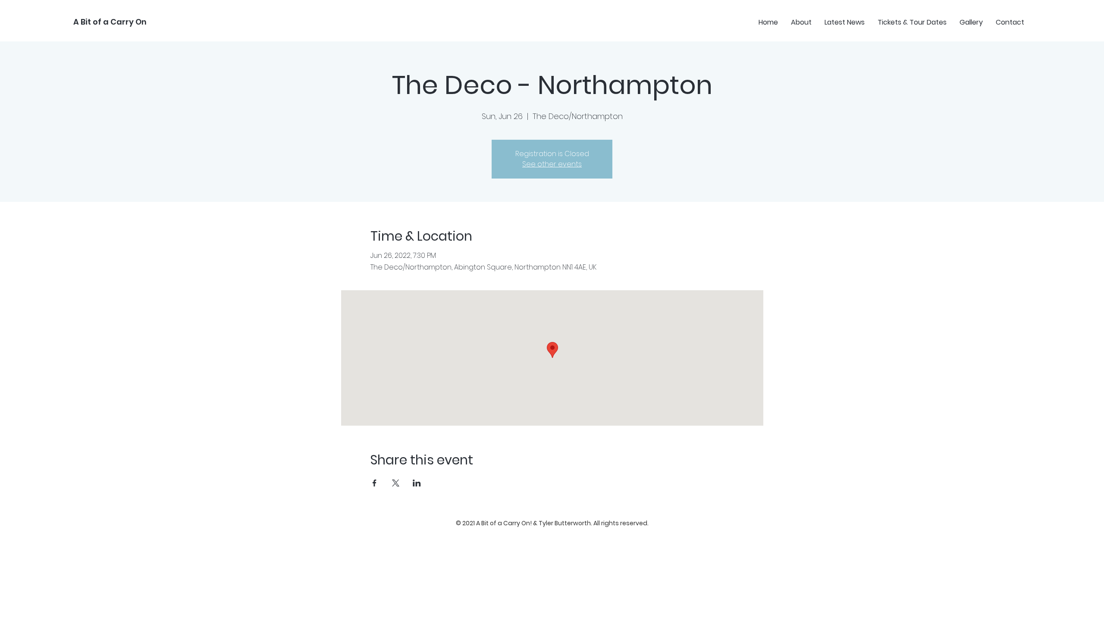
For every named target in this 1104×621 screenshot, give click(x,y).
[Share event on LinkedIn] (417, 483)
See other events (552, 164)
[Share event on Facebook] (374, 483)
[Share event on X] (396, 483)
